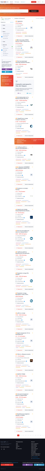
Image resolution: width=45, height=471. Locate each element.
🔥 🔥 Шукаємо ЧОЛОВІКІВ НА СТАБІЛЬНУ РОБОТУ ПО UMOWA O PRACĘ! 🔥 (22, 167)
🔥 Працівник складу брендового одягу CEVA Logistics (22, 294)
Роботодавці (33, 451)
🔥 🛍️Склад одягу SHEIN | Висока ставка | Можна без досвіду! (22, 40)
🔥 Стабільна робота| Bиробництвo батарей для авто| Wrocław (22, 252)
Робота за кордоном (34, 443)
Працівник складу (6, 13)
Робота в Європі (34, 444)
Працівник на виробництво (12, 13)
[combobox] (21, 11)
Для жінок (4, 51)
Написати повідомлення (29, 57)
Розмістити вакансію (36, 458)
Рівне (17, 447)
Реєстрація (7, 464)
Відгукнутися (20, 57)
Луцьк (17, 444)
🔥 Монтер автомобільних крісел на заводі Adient (22, 231)
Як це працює (33, 452)
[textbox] (21, 11)
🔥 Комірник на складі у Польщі (22, 189)
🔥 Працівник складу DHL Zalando (22, 274)
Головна (2, 4)
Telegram (29, 93)
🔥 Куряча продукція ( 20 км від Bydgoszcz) (23, 333)
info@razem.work (15, 462)
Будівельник (18, 13)
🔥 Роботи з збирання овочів (23, 354)
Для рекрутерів (35, 456)
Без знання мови (5, 38)
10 (40, 435)
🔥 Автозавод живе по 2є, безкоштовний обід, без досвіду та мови (22, 98)
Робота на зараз (5, 36)
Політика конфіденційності (35, 453)
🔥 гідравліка (19, 21)
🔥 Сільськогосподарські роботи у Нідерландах (22, 394)
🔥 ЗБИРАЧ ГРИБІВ (20, 374)
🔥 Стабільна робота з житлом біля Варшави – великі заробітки (22, 147)
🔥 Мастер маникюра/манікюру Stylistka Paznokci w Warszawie (23, 62)
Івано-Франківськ (19, 448)
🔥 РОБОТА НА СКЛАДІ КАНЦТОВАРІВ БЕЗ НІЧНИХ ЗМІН (22, 210)
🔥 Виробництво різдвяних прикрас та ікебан (23, 414)
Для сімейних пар (5, 53)
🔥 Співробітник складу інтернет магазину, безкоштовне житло (22, 119)
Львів (17, 443)
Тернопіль (17, 446)
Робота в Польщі (34, 446)
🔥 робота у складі (20, 313)
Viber (8, 69)
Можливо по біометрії (6, 33)
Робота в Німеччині (34, 448)
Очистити (11, 22)
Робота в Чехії (33, 447)
